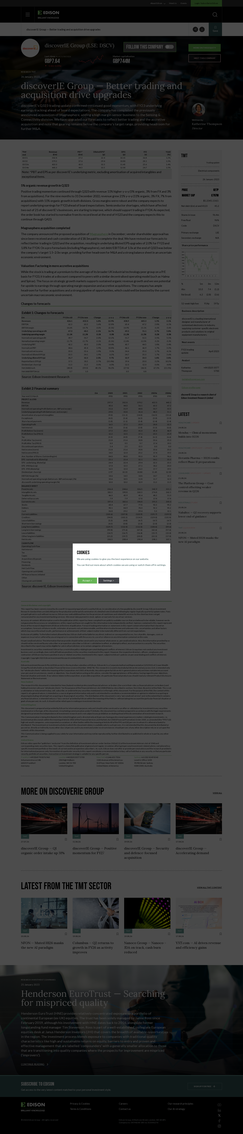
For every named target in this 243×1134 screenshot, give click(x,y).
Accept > (87, 580)
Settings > (108, 580)
